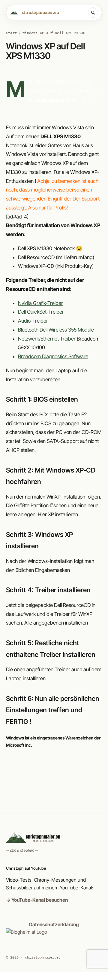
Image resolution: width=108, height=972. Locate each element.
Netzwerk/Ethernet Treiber (47, 339)
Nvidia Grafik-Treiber (40, 303)
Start (11, 33)
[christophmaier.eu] (54, 837)
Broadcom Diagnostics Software (53, 356)
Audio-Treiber (33, 321)
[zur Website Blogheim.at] (26, 932)
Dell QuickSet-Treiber (41, 312)
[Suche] (93, 12)
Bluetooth (56, 330)
